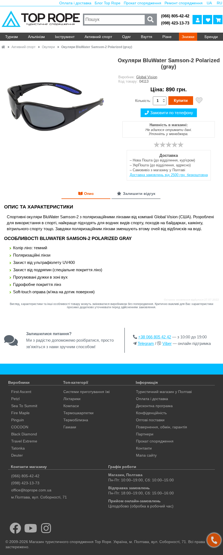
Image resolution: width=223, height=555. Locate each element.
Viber (167, 343)
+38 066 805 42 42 (154, 337)
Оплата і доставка (75, 3)
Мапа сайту (146, 455)
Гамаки (69, 427)
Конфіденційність (151, 413)
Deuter (17, 455)
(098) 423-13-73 (175, 23)
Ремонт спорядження (184, 3)
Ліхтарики (71, 399)
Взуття (146, 37)
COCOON (19, 427)
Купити (181, 100)
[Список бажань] (207, 19)
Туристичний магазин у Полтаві (164, 391)
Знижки (188, 37)
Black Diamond (24, 434)
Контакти (144, 448)
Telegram (146, 343)
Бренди (211, 37)
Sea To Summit (24, 406)
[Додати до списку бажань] (199, 101)
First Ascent (21, 391)
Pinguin (17, 420)
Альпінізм (36, 37)
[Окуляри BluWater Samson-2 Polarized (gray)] (55, 106)
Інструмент (65, 37)
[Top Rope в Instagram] (46, 528)
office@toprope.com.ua (31, 490)
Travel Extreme (24, 441)
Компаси (71, 406)
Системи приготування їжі (86, 391)
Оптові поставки (150, 420)
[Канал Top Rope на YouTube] (31, 528)
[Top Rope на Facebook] (15, 528)
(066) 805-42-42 (175, 16)
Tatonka (18, 448)
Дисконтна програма (154, 406)
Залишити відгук (139, 193)
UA (209, 3)
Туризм (11, 37)
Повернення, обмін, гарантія (161, 427)
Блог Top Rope (107, 3)
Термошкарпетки (78, 413)
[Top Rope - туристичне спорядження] (41, 19)
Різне (167, 37)
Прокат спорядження (142, 3)
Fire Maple (20, 413)
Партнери (144, 434)
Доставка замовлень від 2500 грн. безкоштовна (169, 175)
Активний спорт (98, 37)
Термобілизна (75, 420)
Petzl (15, 399)
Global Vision (146, 77)
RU (219, 3)
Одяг (126, 37)
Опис (89, 193)
